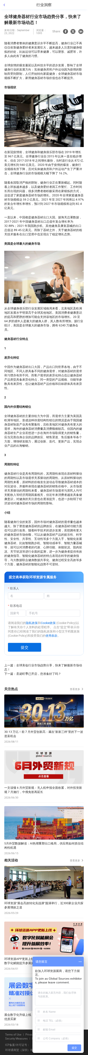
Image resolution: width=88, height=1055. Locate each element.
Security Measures (16, 1038)
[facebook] (65, 31)
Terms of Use (13, 1034)
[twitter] (73, 31)
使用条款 (51, 636)
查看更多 (75, 689)
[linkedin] (81, 31)
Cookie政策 (48, 623)
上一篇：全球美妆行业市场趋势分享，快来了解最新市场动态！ (43, 667)
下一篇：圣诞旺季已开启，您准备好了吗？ (32, 674)
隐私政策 (32, 623)
